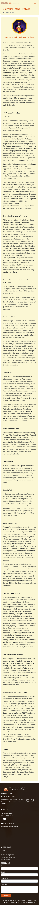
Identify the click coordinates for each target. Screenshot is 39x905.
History (3, 850)
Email (3, 872)
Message (4, 884)
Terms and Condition (8, 857)
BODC (3, 852)
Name (3, 866)
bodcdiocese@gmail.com (9, 827)
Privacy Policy (5, 859)
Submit (6, 895)
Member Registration (8, 855)
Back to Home (11, 12)
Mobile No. (5, 878)
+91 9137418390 (6, 813)
